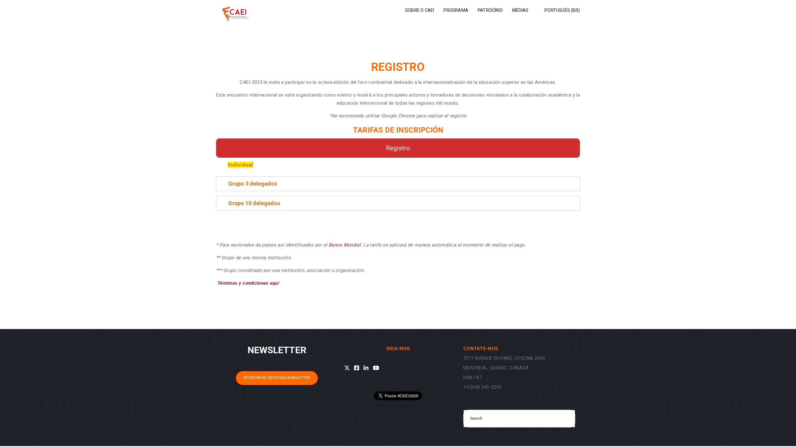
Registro (398, 148)
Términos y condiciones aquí (248, 283)
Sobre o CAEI (419, 10)
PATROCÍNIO (490, 10)
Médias (520, 10)
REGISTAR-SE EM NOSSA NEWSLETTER (277, 378)
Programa (455, 10)
